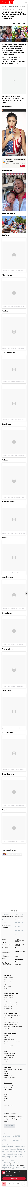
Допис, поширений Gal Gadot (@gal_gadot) (13, 348)
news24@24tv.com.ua (7, 916)
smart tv (6, 1140)
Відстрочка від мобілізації (11, 1024)
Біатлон (6, 1103)
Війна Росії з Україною (11, 993)
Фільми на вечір (8, 1057)
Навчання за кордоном (10, 1077)
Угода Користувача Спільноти (19, 945)
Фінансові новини (9, 1039)
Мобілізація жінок (9, 1020)
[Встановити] (14, 1175)
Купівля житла (8, 1087)
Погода (6, 988)
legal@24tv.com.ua (20, 1165)
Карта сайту (18, 964)
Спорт (6, 1094)
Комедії (6, 1059)
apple (17, 1136)
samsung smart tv (17, 1140)
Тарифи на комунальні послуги (12, 1041)
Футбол (6, 1098)
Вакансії (17, 956)
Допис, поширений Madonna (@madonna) (13, 572)
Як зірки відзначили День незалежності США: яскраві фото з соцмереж (23, 6)
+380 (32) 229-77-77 (10, 1164)
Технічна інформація (20, 951)
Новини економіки (10, 1033)
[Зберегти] (24, 23)
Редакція (4, 942)
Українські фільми (9, 1055)
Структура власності (20, 959)
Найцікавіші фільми (9, 1053)
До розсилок (9, 1125)
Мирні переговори (9, 1000)
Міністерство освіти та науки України (13, 1069)
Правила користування (5, 956)
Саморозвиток (8, 1075)
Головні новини (8, 977)
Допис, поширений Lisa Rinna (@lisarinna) (13, 270)
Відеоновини (7, 984)
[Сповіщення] (26, 2)
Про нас (4, 939)
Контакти (17, 954)
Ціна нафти (7, 1035)
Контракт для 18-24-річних (11, 1022)
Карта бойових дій (9, 997)
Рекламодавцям (5, 952)
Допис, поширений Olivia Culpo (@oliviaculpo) (14, 728)
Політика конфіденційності (6, 959)
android (6, 1136)
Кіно (5, 1051)
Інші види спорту (8, 1105)
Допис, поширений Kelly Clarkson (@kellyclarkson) (15, 841)
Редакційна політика (7, 944)
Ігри (16, 967)
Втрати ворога (8, 1008)
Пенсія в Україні (8, 1046)
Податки (6, 1044)
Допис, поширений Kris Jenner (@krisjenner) (13, 419)
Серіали (6, 1062)
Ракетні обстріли (8, 995)
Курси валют (7, 1037)
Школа (6, 1071)
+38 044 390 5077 (19, 916)
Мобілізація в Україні (11, 1013)
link (15, 922)
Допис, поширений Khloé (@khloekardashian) (13, 769)
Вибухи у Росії (8, 1006)
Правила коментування (18, 948)
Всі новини (7, 975)
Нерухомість (8, 1083)
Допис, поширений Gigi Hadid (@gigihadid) (13, 455)
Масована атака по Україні (11, 1004)
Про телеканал (5, 947)
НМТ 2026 (6, 1073)
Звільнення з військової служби (12, 1015)
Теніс (5, 1100)
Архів (16, 961)
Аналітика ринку (8, 1085)
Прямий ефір (7, 982)
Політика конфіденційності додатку (19, 940)
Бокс (5, 1096)
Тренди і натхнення (9, 1089)
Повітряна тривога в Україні (11, 1002)
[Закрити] (25, 1172)
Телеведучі (4, 950)
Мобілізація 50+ (8, 1017)
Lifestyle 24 (4, 6)
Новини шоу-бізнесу (14, 6)
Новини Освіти (8, 1067)
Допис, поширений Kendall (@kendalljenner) (13, 381)
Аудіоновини (7, 986)
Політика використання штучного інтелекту (6, 963)
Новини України (8, 979)
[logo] (10, 2)
